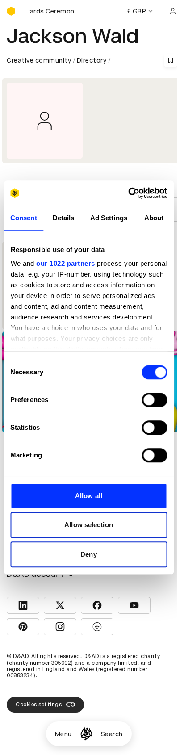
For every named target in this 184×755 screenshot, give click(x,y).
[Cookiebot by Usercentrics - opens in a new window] (128, 193)
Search (112, 734)
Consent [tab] (23, 218)
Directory (92, 60)
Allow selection (88, 524)
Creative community (39, 60)
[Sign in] (172, 11)
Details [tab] (64, 218)
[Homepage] (86, 733)
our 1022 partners (65, 263)
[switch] (154, 400)
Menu (63, 734)
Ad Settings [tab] (108, 218)
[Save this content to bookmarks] (170, 60)
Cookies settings (39, 704)
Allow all (88, 495)
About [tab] (154, 218)
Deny (88, 554)
